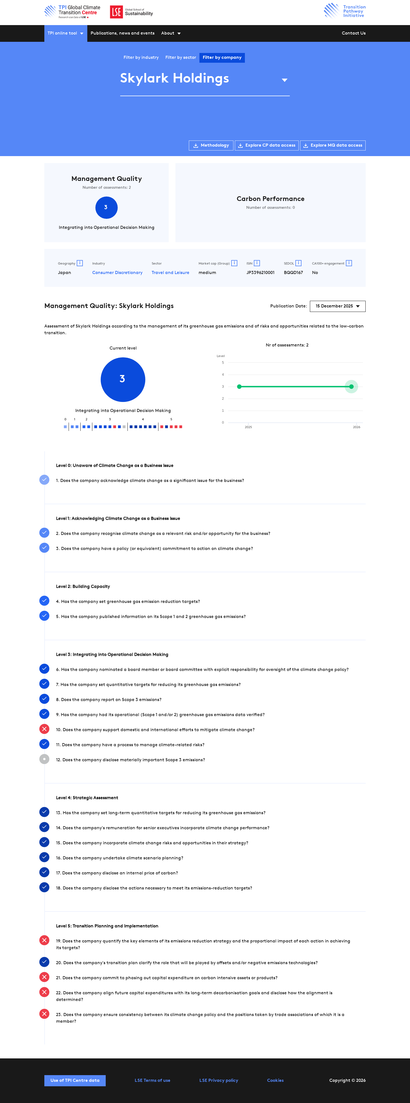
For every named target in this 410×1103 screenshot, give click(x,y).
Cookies (275, 1080)
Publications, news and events (123, 33)
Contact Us (354, 33)
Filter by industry (141, 57)
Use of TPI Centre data (75, 1080)
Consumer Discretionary (117, 273)
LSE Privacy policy (218, 1080)
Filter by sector (180, 57)
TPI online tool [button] (62, 33)
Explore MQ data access (336, 145)
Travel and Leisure (170, 273)
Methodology (215, 145)
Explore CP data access (270, 145)
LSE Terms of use (152, 1080)
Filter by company (222, 57)
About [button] (167, 33)
